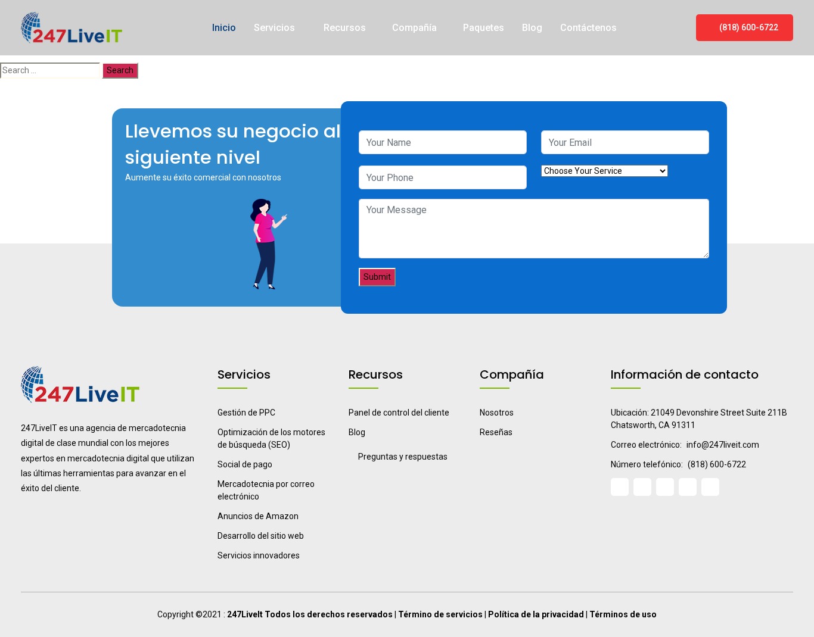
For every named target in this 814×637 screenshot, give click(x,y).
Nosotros (497, 412)
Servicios (275, 27)
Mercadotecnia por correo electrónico (266, 490)
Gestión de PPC (246, 412)
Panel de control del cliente (399, 412)
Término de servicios (440, 614)
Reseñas (496, 432)
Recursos (345, 27)
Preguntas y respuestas (403, 456)
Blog (532, 27)
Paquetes (483, 27)
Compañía (414, 27)
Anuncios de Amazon (258, 516)
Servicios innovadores (259, 555)
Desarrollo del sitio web (261, 536)
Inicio (224, 27)
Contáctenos (588, 27)
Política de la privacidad (536, 614)
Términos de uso (623, 614)
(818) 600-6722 (747, 27)
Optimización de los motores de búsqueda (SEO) (271, 438)
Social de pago (245, 464)
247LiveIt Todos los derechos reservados (310, 614)
